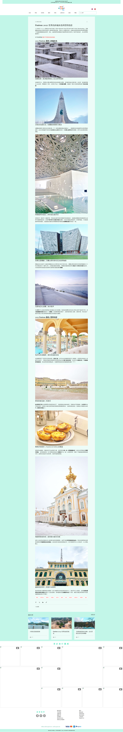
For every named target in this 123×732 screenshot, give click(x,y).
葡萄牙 (47, 597)
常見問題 (59, 712)
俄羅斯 (81, 597)
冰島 (66, 597)
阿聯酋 (52, 597)
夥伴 (80, 710)
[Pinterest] (41, 715)
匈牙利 (57, 597)
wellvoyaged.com (56, 726)
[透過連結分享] (46, 602)
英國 (37, 597)
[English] (92, 9)
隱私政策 (81, 712)
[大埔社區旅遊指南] (38, 623)
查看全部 (93, 614)
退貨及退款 (81, 713)
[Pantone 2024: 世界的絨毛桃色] (61, 623)
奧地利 (70, 597)
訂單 (80, 716)
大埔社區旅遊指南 (35, 631)
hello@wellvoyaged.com (46, 726)
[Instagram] (44, 715)
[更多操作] (87, 22)
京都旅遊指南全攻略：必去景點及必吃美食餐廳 (84, 632)
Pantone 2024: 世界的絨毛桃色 (61, 632)
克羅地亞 (76, 597)
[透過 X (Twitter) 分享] (39, 602)
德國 (62, 597)
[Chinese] (95, 9)
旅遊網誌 (59, 716)
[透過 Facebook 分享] (36, 602)
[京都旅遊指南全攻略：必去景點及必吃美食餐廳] (84, 623)
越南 (86, 597)
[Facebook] (37, 715)
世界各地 (42, 597)
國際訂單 (59, 715)
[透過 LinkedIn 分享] (42, 602)
